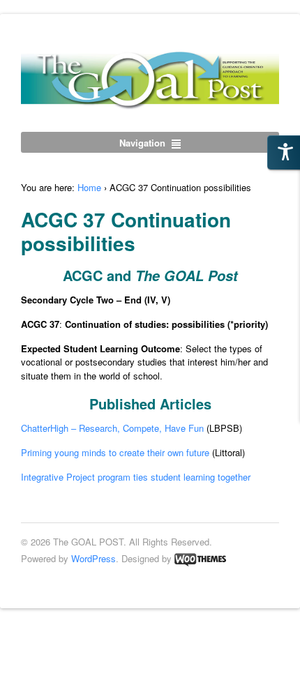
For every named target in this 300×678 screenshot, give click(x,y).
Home (89, 187)
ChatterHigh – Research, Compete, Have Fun (112, 428)
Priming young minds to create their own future (115, 452)
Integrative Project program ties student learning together (135, 476)
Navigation (142, 142)
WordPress (93, 558)
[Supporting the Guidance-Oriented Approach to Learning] (150, 102)
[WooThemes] (200, 558)
